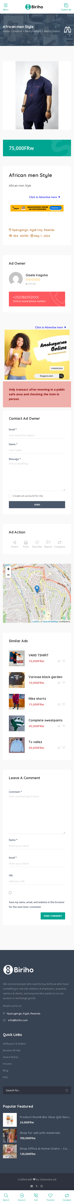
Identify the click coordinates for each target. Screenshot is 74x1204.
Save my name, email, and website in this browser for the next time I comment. (37, 905)
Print (26, 546)
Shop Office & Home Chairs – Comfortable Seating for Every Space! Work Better (45, 1148)
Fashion (17, 31)
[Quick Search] (67, 29)
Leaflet (35, 621)
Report (48, 546)
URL (11, 875)
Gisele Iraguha (37, 275)
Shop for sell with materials (40, 1133)
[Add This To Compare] (59, 661)
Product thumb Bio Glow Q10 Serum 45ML (45, 1117)
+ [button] (8, 569)
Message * (15, 459)
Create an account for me (28, 496)
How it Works (11, 1057)
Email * (13, 429)
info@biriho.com (18, 1020)
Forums (7, 1063)
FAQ (5, 1077)
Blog (5, 1070)
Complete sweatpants (45, 720)
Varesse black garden (45, 677)
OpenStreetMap (50, 621)
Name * (13, 444)
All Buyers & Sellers (14, 1043)
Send (37, 504)
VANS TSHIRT (39, 655)
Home (6, 31)
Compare (59, 546)
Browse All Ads (12, 1050)
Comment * (15, 792)
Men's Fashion (33, 31)
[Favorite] (63, 661)
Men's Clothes (52, 31)
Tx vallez (35, 742)
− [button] (8, 574)
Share (14, 546)
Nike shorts (37, 699)
